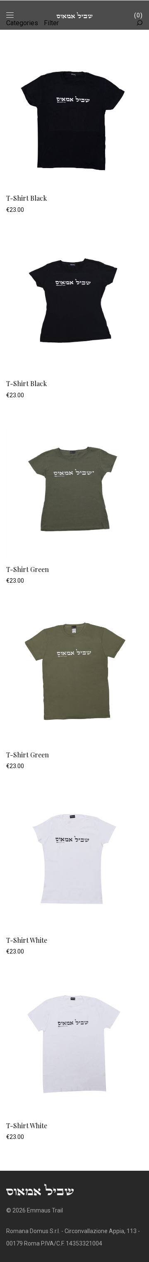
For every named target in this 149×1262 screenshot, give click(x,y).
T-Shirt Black (26, 198)
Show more (17, 209)
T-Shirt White (26, 940)
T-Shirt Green (27, 569)
